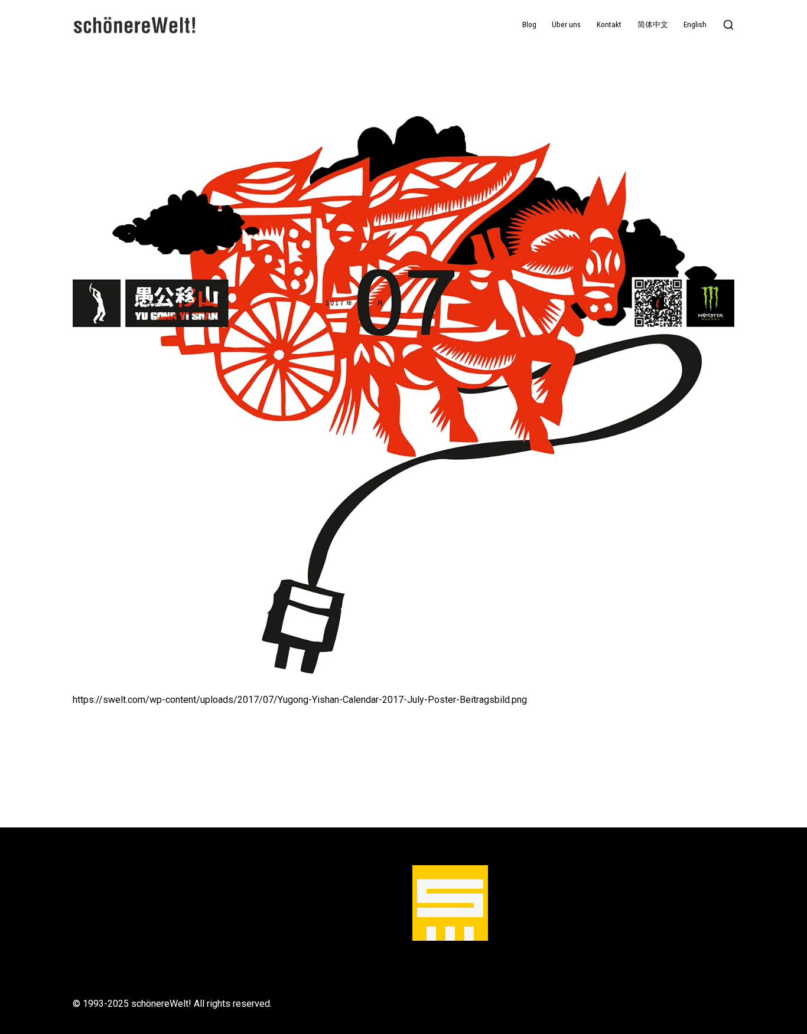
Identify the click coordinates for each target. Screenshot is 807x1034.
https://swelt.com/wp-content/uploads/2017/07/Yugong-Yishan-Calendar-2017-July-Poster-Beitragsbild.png (300, 699)
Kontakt (609, 24)
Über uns (566, 24)
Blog (529, 24)
